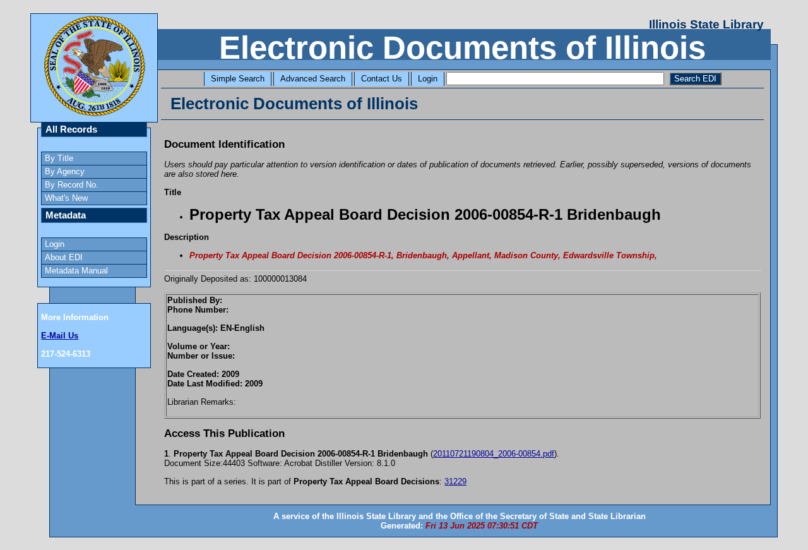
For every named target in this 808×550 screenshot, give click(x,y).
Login (427, 78)
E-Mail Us (59, 335)
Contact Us (381, 78)
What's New (66, 198)
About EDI (64, 257)
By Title (59, 158)
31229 (455, 481)
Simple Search (237, 78)
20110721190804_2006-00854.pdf (493, 453)
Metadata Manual (76, 270)
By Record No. (71, 184)
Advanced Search (312, 78)
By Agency (65, 171)
